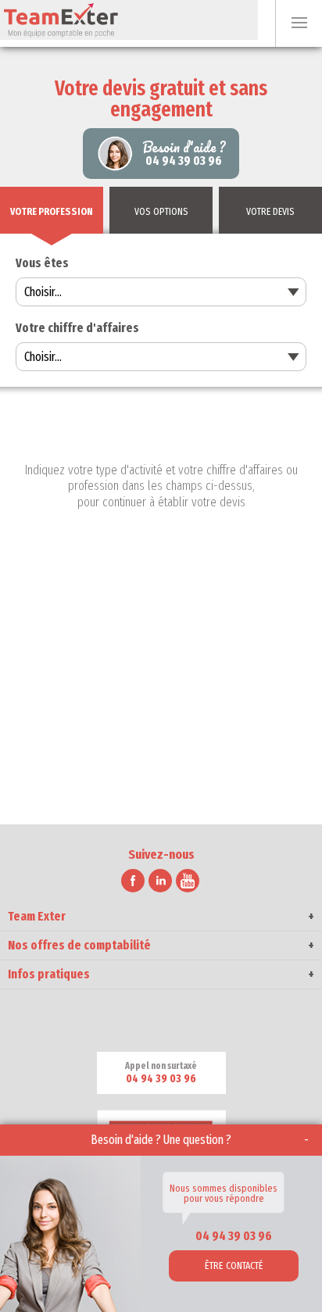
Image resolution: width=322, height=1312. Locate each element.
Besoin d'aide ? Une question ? (161, 1139)
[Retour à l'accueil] (129, 20)
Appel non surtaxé (161, 1072)
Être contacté (234, 1265)
